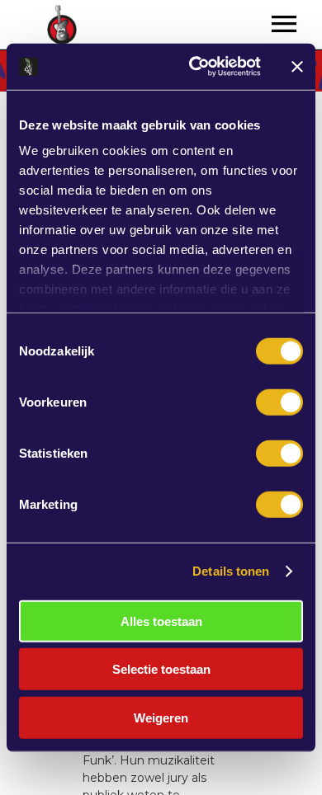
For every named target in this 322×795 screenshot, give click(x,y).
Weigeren (161, 717)
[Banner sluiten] (297, 67)
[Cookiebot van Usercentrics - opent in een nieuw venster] (195, 67)
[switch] (279, 401)
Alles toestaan (161, 621)
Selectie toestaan (161, 669)
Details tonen (230, 571)
